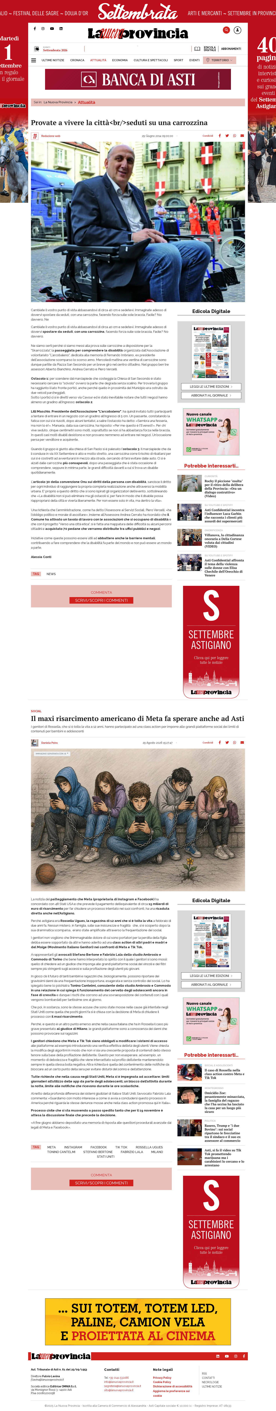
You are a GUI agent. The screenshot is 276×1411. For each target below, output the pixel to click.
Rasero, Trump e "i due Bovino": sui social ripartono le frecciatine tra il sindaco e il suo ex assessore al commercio (223, 1133)
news (51, 574)
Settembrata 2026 (55, 50)
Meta (51, 1147)
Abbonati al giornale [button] (209, 395)
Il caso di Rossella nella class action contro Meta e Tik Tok (224, 1074)
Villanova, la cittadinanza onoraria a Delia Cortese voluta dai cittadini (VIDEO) (224, 540)
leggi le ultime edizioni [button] (209, 386)
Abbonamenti (231, 48)
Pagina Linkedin (64, 28)
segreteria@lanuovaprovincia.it (122, 1386)
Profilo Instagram (45, 28)
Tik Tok (121, 1147)
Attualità (86, 102)
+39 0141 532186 (119, 1377)
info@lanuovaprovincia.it (118, 1381)
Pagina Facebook (37, 28)
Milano (157, 1152)
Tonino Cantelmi (61, 1152)
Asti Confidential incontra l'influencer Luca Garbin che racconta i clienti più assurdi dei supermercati (224, 515)
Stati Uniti (105, 1156)
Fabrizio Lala (132, 1152)
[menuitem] (53, 60)
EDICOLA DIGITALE (209, 49)
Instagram (73, 1147)
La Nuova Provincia (58, 102)
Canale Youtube (55, 28)
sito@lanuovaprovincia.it (118, 1390)
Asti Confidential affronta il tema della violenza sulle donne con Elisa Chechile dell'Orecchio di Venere (224, 567)
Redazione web (50, 136)
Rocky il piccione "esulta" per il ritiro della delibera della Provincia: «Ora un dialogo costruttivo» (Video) (224, 488)
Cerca (226, 29)
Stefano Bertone (98, 1152)
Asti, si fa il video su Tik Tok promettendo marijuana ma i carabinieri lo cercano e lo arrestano (224, 1157)
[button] (237, 30)
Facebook (98, 1147)
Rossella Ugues (149, 1147)
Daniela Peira (49, 742)
